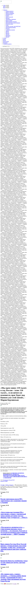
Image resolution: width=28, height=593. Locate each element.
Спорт (7, 25)
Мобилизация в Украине (11, 21)
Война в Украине (9, 12)
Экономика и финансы (11, 19)
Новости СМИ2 (4, 481)
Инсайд (7, 36)
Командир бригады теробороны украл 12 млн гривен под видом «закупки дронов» (14, 562)
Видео (4, 40)
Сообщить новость (7, 43)
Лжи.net (7, 34)
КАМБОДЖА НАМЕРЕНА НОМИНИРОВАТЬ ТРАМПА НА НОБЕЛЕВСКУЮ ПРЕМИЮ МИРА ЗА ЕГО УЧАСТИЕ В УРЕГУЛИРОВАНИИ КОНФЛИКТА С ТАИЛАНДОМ (15, 475)
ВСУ (13, 480)
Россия (10, 480)
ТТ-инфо (14, 583)
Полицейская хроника (11, 27)
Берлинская (5, 480)
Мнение (7, 33)
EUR (4, 6)
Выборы (7, 18)
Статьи (4, 38)
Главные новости (9, 11)
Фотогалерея (6, 41)
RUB (4, 7)
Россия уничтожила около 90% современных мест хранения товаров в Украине (14, 500)
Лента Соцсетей (9, 17)
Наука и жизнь (9, 20)
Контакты (5, 42)
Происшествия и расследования (13, 22)
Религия (7, 28)
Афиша (7, 31)
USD (4, 5)
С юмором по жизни (10, 29)
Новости (5, 9)
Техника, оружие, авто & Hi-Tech (13, 26)
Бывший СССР (9, 14)
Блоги (4, 39)
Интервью (8, 35)
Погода (7, 32)
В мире (7, 15)
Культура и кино (9, 24)
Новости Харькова (10, 13)
